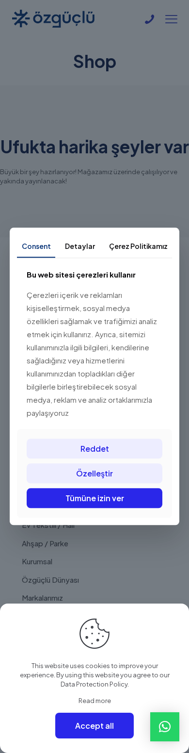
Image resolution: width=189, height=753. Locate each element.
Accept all (94, 725)
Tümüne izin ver (94, 498)
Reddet (94, 448)
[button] (164, 726)
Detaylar (80, 246)
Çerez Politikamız (138, 246)
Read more (95, 700)
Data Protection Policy (94, 684)
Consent (36, 246)
